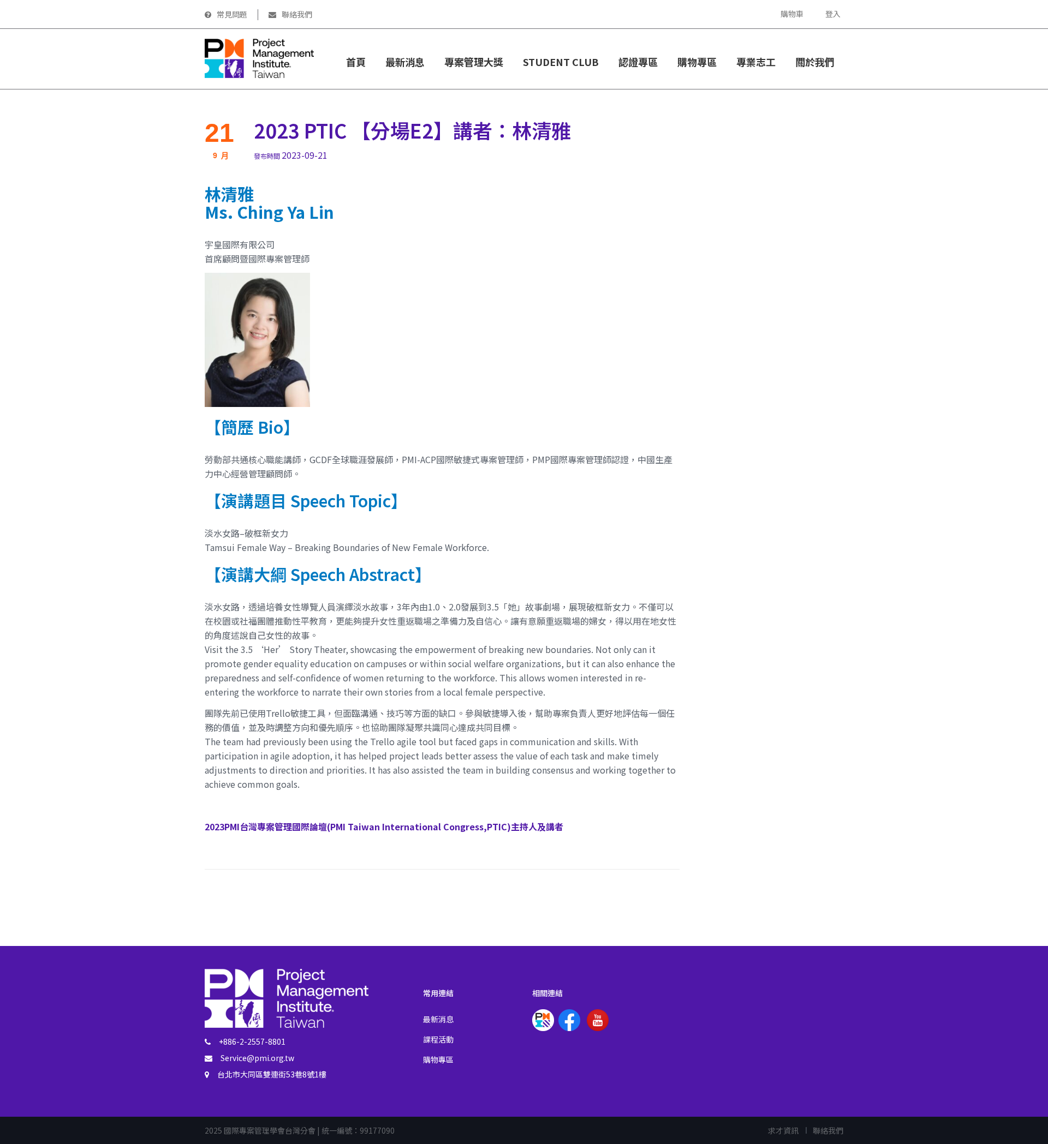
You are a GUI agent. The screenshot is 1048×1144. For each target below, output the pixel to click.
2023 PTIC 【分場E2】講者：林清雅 (412, 130)
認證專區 (638, 62)
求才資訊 (783, 1130)
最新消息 (405, 62)
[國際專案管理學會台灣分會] (259, 57)
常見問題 (232, 14)
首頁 (356, 62)
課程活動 (438, 1039)
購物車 (792, 13)
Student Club (561, 62)
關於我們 (815, 62)
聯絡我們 (297, 14)
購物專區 (438, 1059)
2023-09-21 (290, 154)
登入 (833, 13)
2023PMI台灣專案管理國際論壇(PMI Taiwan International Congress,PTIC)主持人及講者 (384, 826)
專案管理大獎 (473, 62)
